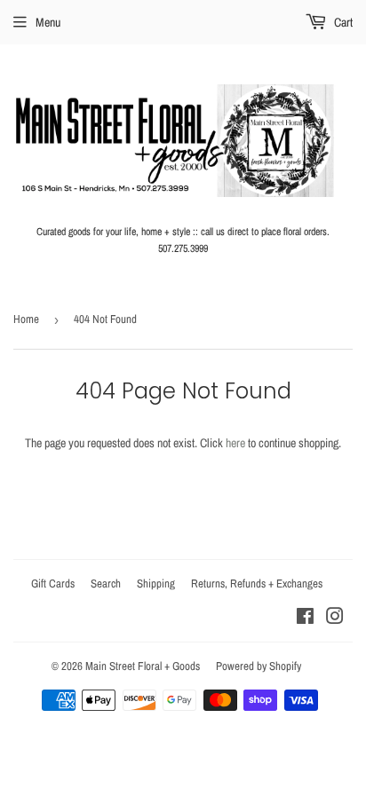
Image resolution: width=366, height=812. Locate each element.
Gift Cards (53, 583)
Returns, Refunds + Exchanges (256, 583)
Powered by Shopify (258, 666)
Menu (48, 22)
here (235, 443)
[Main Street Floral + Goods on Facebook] (305, 619)
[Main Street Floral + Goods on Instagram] (335, 619)
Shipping (156, 583)
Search (106, 583)
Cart (342, 22)
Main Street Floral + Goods (142, 666)
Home (26, 319)
